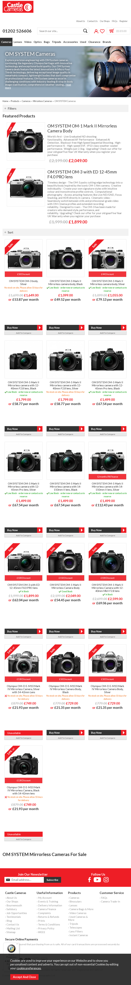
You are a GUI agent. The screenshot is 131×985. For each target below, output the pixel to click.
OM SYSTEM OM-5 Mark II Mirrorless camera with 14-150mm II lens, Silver (107, 486)
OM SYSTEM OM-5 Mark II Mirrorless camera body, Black (65, 282)
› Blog (8, 920)
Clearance (94, 42)
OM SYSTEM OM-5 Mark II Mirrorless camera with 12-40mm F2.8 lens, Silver (65, 385)
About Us (80, 21)
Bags (47, 42)
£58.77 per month (25, 404)
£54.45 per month (67, 600)
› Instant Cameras (78, 935)
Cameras (6, 42)
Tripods (56, 42)
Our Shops (105, 21)
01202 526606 (17, 30)
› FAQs (103, 897)
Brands (107, 42)
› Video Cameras (77, 913)
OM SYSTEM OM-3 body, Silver (23, 282)
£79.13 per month (109, 299)
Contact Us (92, 21)
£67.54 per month (109, 404)
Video (27, 42)
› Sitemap (10, 932)
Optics (38, 42)
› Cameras (73, 897)
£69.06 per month (109, 603)
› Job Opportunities (16, 913)
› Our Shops (11, 901)
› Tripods (73, 923)
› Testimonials (13, 916)
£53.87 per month (25, 299)
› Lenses (72, 905)
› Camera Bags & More (80, 909)
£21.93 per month (25, 707)
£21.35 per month (67, 707)
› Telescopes (75, 927)
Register (124, 21)
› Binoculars (75, 901)
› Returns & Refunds (48, 916)
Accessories (70, 42)
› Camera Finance (46, 909)
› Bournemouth (13, 905)
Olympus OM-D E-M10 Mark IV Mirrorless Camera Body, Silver (107, 689)
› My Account (44, 897)
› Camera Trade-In (110, 901)
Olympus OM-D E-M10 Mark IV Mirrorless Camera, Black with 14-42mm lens (23, 790)
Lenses (18, 42)
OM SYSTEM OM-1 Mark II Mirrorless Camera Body (82, 128)
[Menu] (17, 945)
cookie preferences (29, 968)
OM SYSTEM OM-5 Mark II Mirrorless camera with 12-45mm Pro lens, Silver (23, 486)
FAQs (114, 21)
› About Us (11, 897)
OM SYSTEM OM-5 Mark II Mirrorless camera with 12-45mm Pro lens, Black (107, 385)
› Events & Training (47, 901)
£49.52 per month (67, 299)
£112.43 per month (109, 505)
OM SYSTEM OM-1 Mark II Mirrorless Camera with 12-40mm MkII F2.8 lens (107, 587)
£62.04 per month (25, 600)
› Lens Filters (75, 931)
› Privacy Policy (45, 928)
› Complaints (44, 913)
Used (83, 42)
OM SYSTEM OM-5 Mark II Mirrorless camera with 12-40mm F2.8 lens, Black (23, 385)
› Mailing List (12, 928)
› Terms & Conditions (48, 924)
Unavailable (14, 732)
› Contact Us (12, 924)
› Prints (41, 920)
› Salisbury (11, 909)
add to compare (23, 333)
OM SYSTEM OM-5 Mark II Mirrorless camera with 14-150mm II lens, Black (65, 486)
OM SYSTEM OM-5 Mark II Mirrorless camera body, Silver (107, 282)
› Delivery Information (49, 905)
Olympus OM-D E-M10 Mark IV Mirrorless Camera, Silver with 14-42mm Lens (23, 689)
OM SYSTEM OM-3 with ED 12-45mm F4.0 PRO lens (82, 174)
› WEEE (41, 932)
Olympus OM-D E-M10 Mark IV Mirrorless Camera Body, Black (65, 689)
